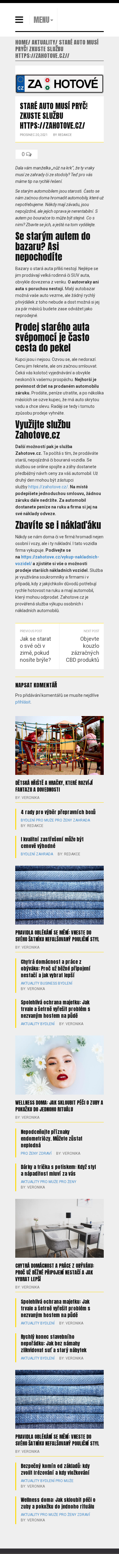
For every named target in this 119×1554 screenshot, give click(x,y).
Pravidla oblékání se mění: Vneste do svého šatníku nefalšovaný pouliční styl (57, 936)
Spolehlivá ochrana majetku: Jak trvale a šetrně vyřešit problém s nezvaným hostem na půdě (55, 1009)
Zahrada (81, 820)
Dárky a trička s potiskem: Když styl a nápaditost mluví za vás (58, 1170)
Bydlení (28, 820)
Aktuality (30, 983)
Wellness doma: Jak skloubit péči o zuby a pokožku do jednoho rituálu (59, 1106)
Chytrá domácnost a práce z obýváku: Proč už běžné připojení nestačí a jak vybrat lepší (56, 968)
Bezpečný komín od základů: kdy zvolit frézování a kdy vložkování (55, 1469)
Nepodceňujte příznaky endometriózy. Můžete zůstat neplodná (51, 1138)
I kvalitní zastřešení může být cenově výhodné (52, 843)
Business (48, 983)
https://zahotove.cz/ (48, 486)
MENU (41, 19)
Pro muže (45, 820)
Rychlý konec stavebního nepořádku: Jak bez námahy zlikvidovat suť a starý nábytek (53, 1343)
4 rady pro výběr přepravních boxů (58, 812)
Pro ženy (63, 820)
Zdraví (45, 1153)
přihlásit (23, 702)
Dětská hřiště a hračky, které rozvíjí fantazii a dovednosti (54, 786)
